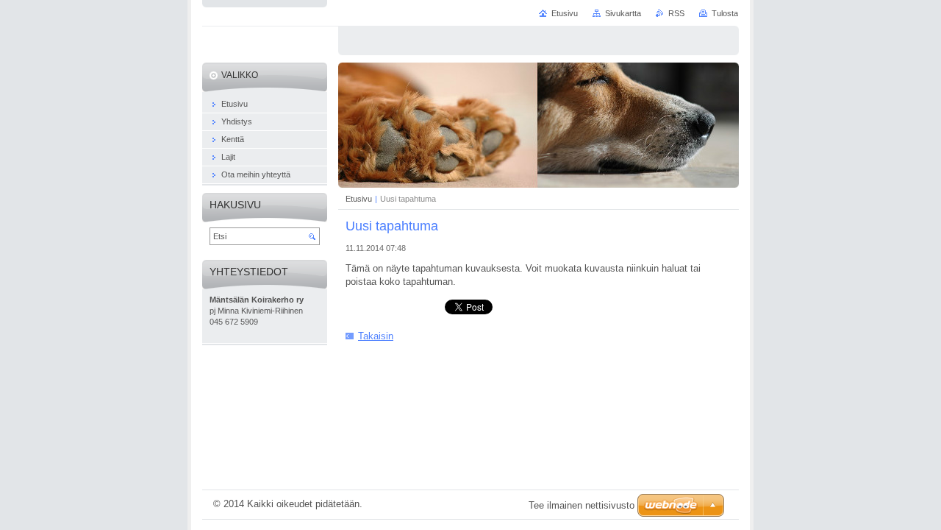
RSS (676, 13)
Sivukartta (623, 13)
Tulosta (725, 13)
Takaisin (375, 336)
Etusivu (359, 198)
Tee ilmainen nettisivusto (581, 505)
